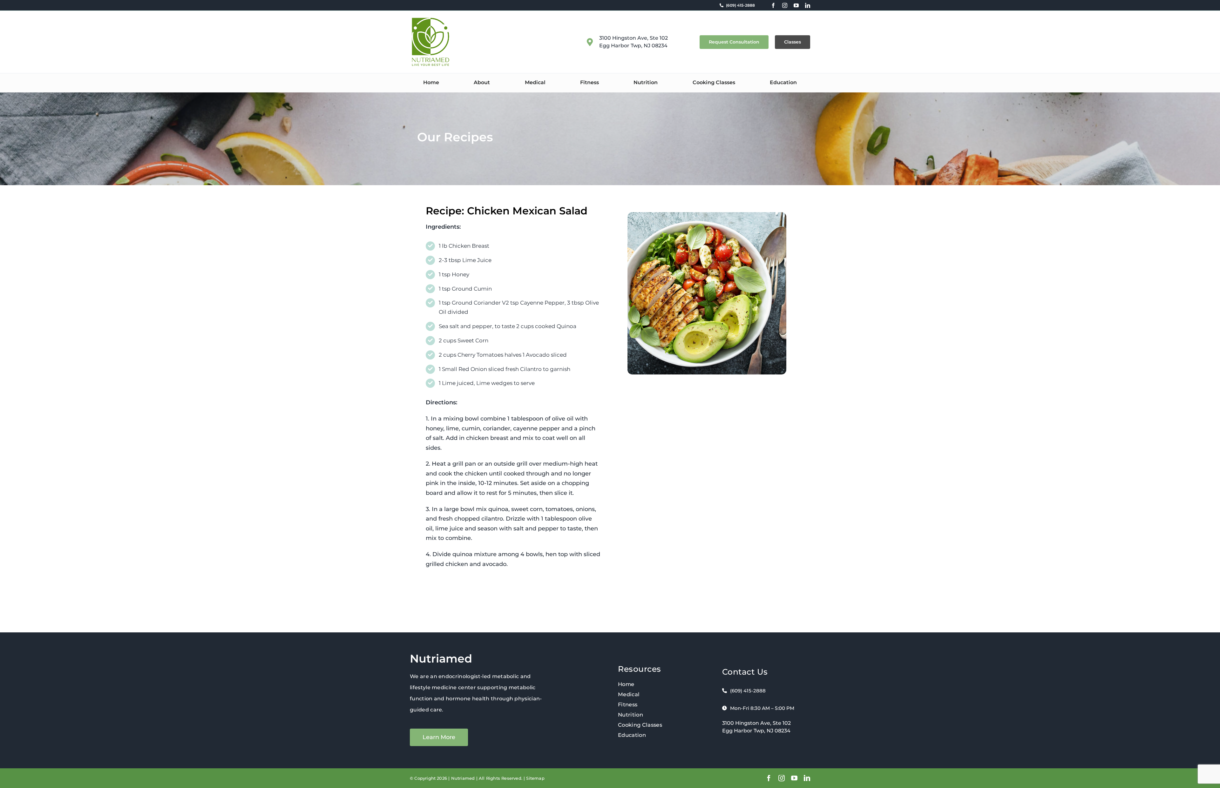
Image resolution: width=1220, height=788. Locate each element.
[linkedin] (807, 5)
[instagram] (784, 5)
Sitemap (535, 778)
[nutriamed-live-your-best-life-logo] (430, 20)
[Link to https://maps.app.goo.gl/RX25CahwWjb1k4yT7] (590, 42)
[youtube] (796, 5)
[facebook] (773, 5)
